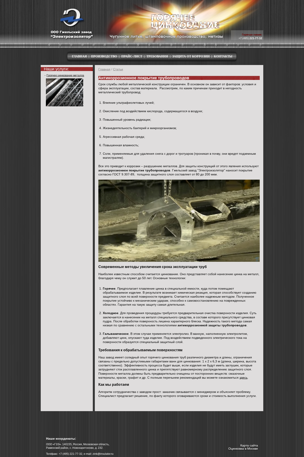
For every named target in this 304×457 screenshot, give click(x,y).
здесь (243, 377)
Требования (157, 56)
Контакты (223, 56)
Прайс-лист (131, 56)
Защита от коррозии (191, 56)
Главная (79, 56)
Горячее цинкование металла (65, 75)
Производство (104, 56)
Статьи (118, 69)
